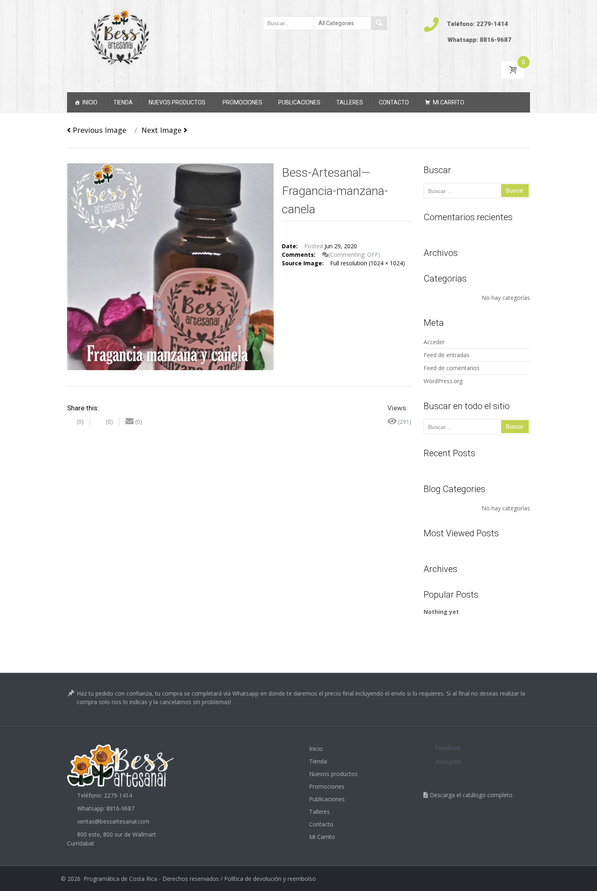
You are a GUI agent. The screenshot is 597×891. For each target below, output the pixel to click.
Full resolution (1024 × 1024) (367, 263)
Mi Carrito (448, 102)
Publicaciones (299, 102)
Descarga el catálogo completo (470, 795)
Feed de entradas (446, 355)
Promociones (242, 102)
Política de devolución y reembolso (270, 878)
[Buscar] (379, 23)
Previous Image (98, 130)
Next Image (162, 130)
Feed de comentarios (452, 368)
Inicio (89, 102)
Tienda (123, 102)
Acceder (434, 342)
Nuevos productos (177, 102)
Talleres (349, 102)
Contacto (394, 102)
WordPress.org (443, 381)
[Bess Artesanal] (120, 36)
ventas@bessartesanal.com (113, 821)
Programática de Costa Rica (120, 878)
